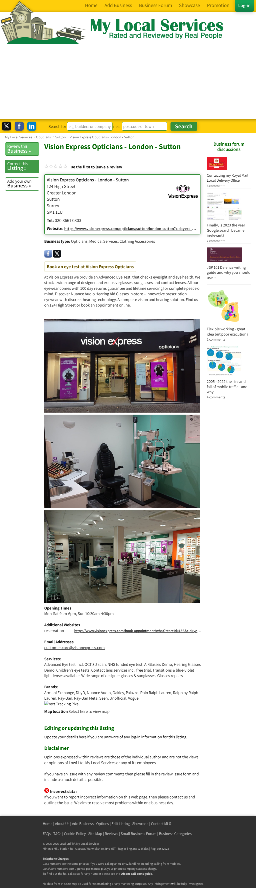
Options (102, 823)
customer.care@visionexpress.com (74, 647)
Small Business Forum (138, 833)
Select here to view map (89, 711)
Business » (19, 148)
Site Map (95, 833)
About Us (62, 823)
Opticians (79, 241)
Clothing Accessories (137, 241)
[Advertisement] (128, 82)
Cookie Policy (75, 833)
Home (47, 823)
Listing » (17, 166)
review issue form (176, 774)
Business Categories (175, 833)
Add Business (83, 823)
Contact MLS (161, 823)
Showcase (140, 823)
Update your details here (65, 737)
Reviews (111, 833)
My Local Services (87, 843)
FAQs (47, 833)
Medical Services (103, 241)
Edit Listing (121, 823)
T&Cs (57, 833)
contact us (179, 797)
